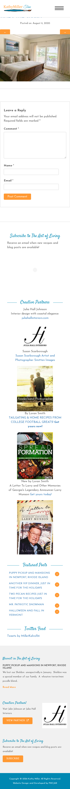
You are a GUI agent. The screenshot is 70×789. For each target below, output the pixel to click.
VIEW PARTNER (15, 720)
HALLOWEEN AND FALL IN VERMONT (26, 612)
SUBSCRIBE (12, 758)
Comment (11, 128)
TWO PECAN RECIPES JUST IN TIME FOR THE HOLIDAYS (28, 596)
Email (8, 180)
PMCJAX (53, 783)
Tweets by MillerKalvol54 (23, 636)
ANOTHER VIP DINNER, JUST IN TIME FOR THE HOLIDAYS (29, 585)
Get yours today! (41, 494)
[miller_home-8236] (35, 57)
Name (9, 165)
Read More (9, 687)
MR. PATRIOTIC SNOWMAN (26, 604)
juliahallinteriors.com (35, 318)
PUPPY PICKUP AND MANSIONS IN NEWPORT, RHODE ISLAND (29, 575)
